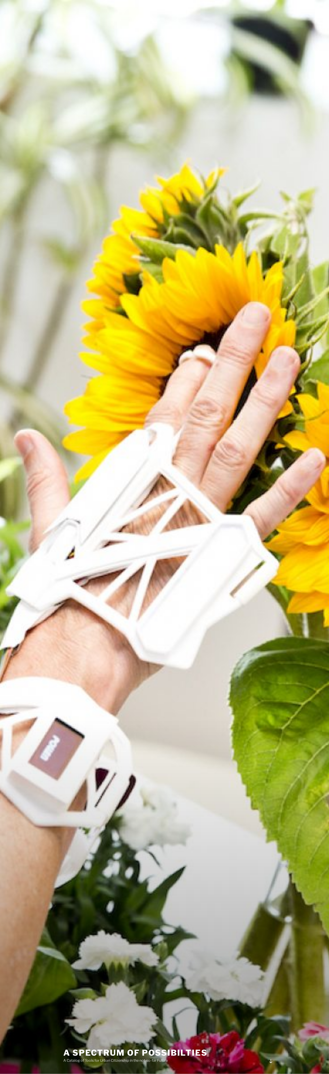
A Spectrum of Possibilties (135, 1053)
